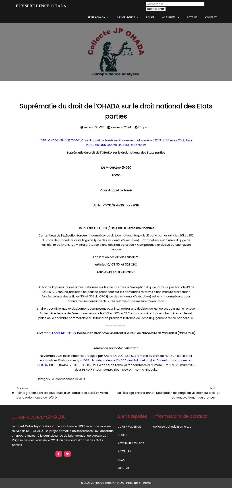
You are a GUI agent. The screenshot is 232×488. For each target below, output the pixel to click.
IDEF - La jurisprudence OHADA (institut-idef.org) (117, 360)
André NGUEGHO (64, 333)
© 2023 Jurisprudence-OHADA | (103, 483)
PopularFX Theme (139, 483)
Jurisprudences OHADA (68, 379)
